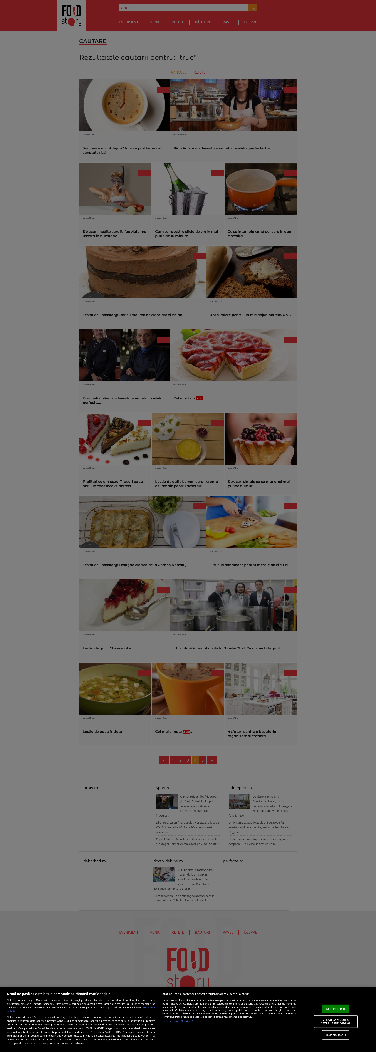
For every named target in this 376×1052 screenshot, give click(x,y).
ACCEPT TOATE (336, 1009)
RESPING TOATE (336, 1035)
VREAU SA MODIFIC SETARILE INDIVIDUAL (336, 1021)
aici (87, 1032)
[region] (188, 1019)
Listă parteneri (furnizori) (177, 1021)
